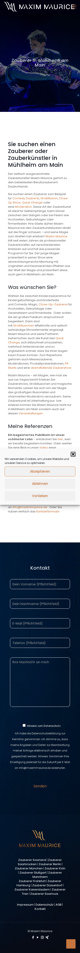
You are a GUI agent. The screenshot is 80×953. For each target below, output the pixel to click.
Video (43, 447)
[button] (73, 454)
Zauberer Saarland (32, 860)
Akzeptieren (40, 471)
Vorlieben (40, 496)
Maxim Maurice (56, 236)
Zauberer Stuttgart (33, 872)
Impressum (25, 905)
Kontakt (40, 909)
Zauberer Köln (55, 868)
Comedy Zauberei (25, 198)
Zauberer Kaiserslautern (32, 889)
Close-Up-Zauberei (53, 304)
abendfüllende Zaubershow (51, 368)
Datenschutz (45, 905)
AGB (59, 905)
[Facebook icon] (33, 937)
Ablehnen (40, 483)
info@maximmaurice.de (29, 507)
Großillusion (49, 198)
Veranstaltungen (31, 413)
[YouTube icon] (37, 937)
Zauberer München (29, 868)
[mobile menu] (74, 6)
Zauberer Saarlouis (44, 894)
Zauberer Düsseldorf (47, 885)
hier (60, 439)
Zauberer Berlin (50, 864)
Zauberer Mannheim (47, 874)
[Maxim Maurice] (38, 6)
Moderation (23, 207)
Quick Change (32, 202)
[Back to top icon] (71, 944)
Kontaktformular (48, 511)
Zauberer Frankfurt (32, 881)
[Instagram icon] (42, 937)
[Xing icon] (47, 937)
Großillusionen (23, 325)
